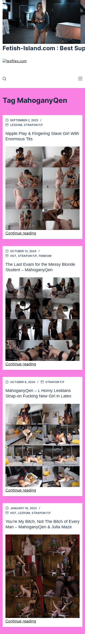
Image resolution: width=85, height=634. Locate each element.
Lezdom (16, 125)
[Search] (4, 78)
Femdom (45, 256)
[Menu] (80, 78)
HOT (13, 256)
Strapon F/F (33, 125)
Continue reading (20, 233)
